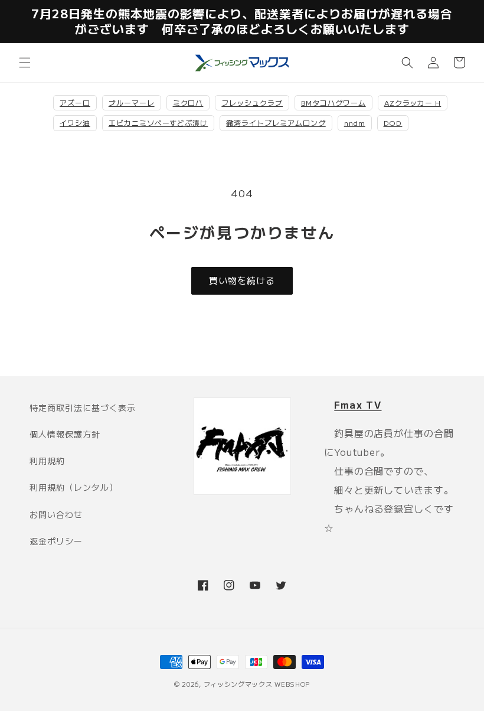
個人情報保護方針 (65, 434)
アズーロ (75, 102)
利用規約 (47, 461)
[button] (25, 63)
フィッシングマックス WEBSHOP (257, 684)
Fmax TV (357, 404)
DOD (393, 123)
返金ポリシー (56, 541)
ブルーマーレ (132, 102)
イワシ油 (75, 123)
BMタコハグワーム (333, 102)
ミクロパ (188, 102)
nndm (354, 123)
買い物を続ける (242, 280)
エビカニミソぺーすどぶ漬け (158, 123)
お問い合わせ (56, 514)
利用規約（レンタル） (74, 487)
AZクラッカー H (413, 102)
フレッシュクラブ (252, 102)
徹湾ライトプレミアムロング (275, 123)
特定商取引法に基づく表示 (83, 407)
